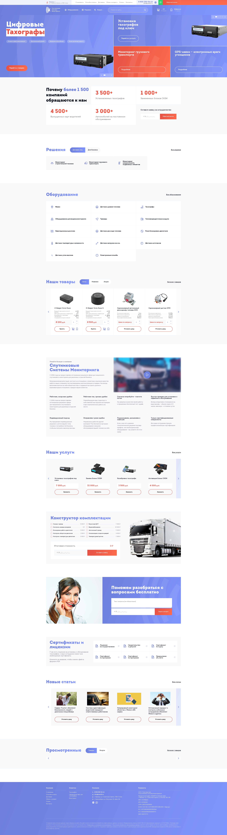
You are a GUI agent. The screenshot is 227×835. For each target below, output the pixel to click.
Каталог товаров (174, 282)
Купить (62, 329)
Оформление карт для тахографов (76, 795)
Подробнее (125, 70)
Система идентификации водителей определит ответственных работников (97, 710)
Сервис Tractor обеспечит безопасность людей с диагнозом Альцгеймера (65, 710)
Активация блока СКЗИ (157, 478)
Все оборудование (173, 195)
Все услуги (176, 452)
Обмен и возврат (111, 2)
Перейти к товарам (16, 68)
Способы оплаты (90, 2)
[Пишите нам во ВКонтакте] (155, 2)
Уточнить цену (129, 329)
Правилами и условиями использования (99, 825)
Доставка (101, 2)
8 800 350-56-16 (145, 2)
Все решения (176, 150)
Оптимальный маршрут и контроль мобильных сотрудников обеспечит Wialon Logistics (158, 711)
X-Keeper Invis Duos (62, 308)
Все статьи (176, 682)
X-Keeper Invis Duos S (95, 308)
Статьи (121, 2)
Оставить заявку (102, 552)
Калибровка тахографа (126, 478)
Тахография (73, 792)
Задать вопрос (163, 611)
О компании (79, 2)
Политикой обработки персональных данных (126, 825)
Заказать (66, 492)
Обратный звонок (168, 116)
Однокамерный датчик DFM (159, 308)
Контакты (129, 2)
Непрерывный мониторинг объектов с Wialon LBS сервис (127, 710)
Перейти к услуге (128, 38)
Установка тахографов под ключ (66, 479)
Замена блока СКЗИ (94, 478)
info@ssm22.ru (148, 3)
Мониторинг (72, 798)
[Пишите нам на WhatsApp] (160, 2)
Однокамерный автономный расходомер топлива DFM (128, 309)
